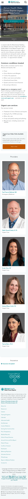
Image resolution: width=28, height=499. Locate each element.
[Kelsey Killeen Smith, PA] (13, 304)
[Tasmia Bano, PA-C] (13, 341)
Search (25, 1)
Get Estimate (4, 423)
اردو (12, 480)
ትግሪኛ (20, 478)
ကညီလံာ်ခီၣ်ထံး (12, 477)
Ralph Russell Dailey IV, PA (9, 230)
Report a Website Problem (8, 460)
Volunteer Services (5, 454)
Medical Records (5, 434)
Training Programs (5, 414)
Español (3, 476)
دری (17, 476)
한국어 (17, 477)
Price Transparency (6, 431)
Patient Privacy (4, 443)
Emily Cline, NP (6, 268)
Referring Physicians (6, 451)
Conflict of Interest (6, 446)
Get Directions (15, 21)
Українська (24, 478)
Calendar (3, 417)
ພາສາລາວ (21, 477)
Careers (3, 411)
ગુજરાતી (24, 476)
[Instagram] (14, 380)
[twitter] (14, 376)
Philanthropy (4, 457)
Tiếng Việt (15, 480)
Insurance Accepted (9, 364)
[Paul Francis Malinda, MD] (13, 190)
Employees (4, 448)
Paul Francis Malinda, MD (9, 192)
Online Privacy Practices (7, 437)
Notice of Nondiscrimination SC (9, 403)
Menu (2, 1)
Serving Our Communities (7, 428)
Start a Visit (14, 146)
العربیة (7, 476)
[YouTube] (18, 376)
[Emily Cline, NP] (13, 265)
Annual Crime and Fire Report (8, 440)
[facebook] (11, 376)
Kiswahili (16, 478)
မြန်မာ (10, 476)
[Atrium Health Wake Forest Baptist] (14, 389)
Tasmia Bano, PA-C (7, 344)
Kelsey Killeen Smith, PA (9, 306)
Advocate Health (5, 420)
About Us (3, 406)
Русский (12, 478)
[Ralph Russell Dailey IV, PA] (13, 228)
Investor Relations (5, 426)
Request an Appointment (10, 496)
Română (8, 478)
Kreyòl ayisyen (5, 477)
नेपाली (25, 477)
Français (20, 476)
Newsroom (4, 409)
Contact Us (4, 463)
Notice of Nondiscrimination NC (9, 401)
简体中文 (14, 476)
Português (3, 478)
